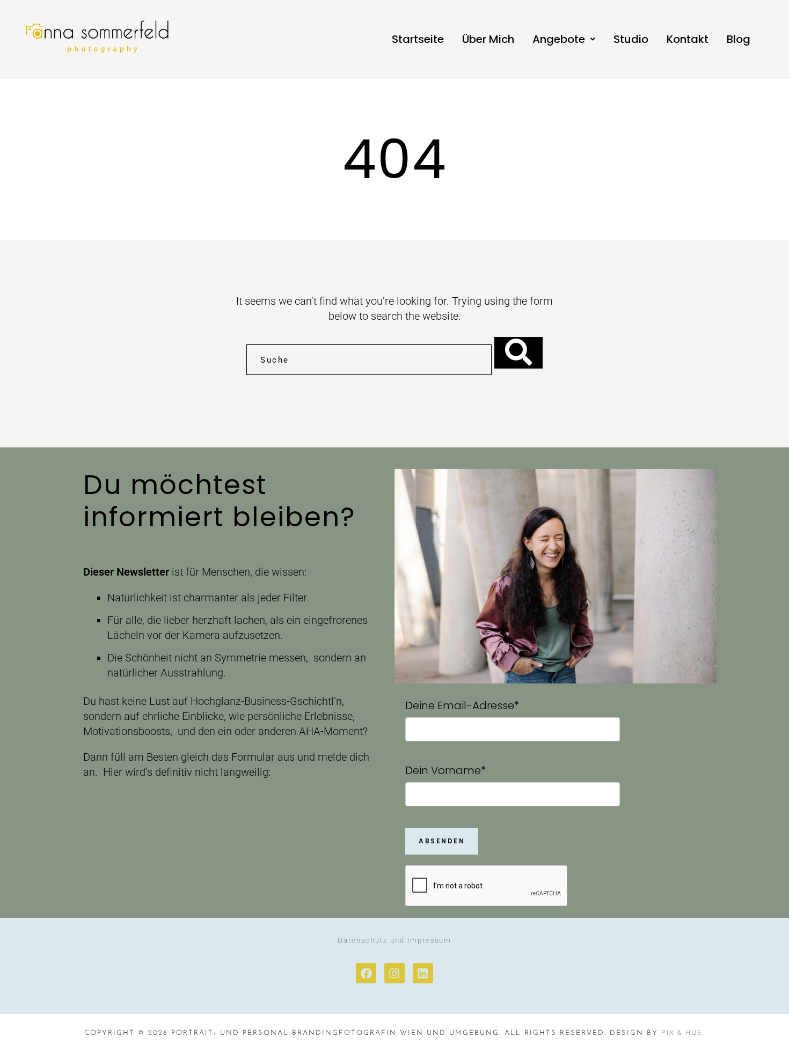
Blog (738, 39)
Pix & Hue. (683, 1032)
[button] (563, 39)
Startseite (418, 39)
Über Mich (488, 39)
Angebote (558, 39)
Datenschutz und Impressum (394, 940)
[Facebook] (366, 973)
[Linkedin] (423, 973)
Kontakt (687, 39)
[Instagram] (394, 973)
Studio (630, 39)
